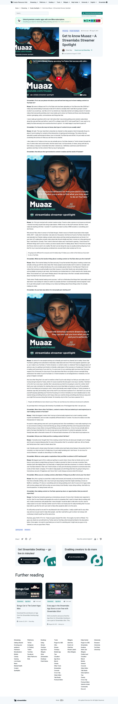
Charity (16, 656)
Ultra (55, 645)
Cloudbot (57, 656)
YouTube (30, 652)
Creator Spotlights (34, 8)
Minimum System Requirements (89, 15)
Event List (70, 645)
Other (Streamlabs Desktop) (44, 657)
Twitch (29, 649)
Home (17, 8)
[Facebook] (26, 539)
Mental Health (18, 666)
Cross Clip (57, 673)
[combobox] (31, 13)
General (83, 663)
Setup (42, 642)
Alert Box (70, 642)
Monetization (18, 652)
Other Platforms (32, 656)
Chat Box (70, 647)
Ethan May (31, 621)
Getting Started (18, 642)
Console (83, 666)
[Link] (30, 539)
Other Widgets (72, 652)
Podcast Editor (58, 680)
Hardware (17, 649)
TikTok (29, 642)
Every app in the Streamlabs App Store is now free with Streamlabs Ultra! (58, 608)
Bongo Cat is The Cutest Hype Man (29, 607)
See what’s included (64, 22)
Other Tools (57, 666)
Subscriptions (85, 673)
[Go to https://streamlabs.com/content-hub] (19, 2)
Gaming (16, 659)
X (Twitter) (30, 647)
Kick (28, 659)
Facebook (30, 654)
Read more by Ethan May (82, 50)
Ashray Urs (61, 624)
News (15, 663)
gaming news (19, 529)
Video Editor (57, 675)
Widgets (43, 652)
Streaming (24, 8)
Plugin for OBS (58, 642)
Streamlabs (102, 2)
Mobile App (57, 652)
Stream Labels (72, 649)
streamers (27, 529)
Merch (56, 661)
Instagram (30, 645)
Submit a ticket (85, 684)
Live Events (17, 661)
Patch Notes (44, 661)
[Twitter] (22, 539)
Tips (55, 654)
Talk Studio (57, 677)
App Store (44, 649)
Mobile (16, 654)
